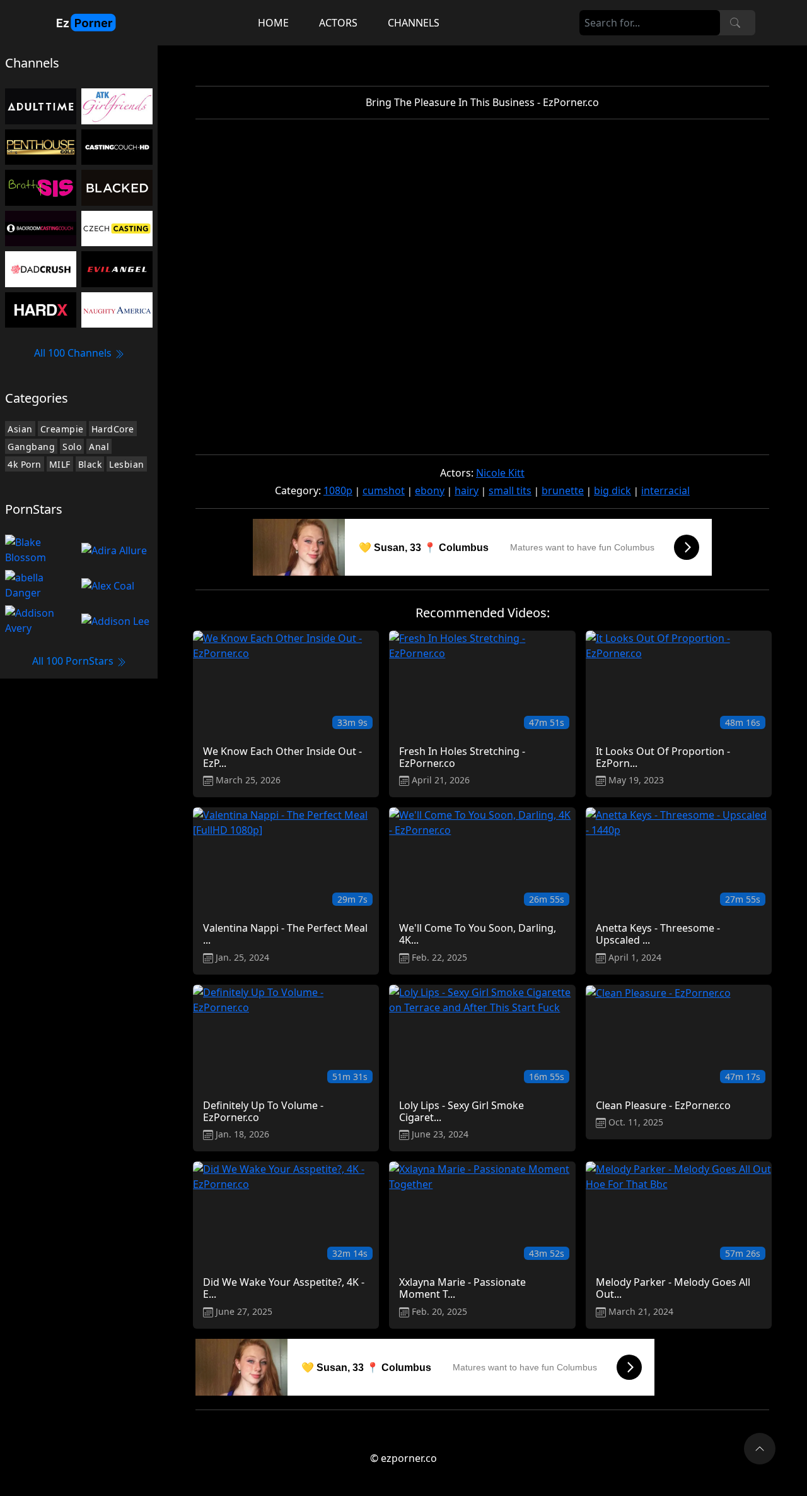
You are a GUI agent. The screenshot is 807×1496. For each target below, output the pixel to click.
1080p (337, 490)
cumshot (384, 490)
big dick (612, 490)
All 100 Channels (74, 353)
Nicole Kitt (500, 473)
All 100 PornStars (74, 661)
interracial (665, 490)
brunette (563, 490)
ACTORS (338, 23)
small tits (510, 490)
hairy (467, 490)
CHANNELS (413, 23)
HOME (273, 23)
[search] (735, 23)
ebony (429, 490)
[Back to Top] (759, 1448)
